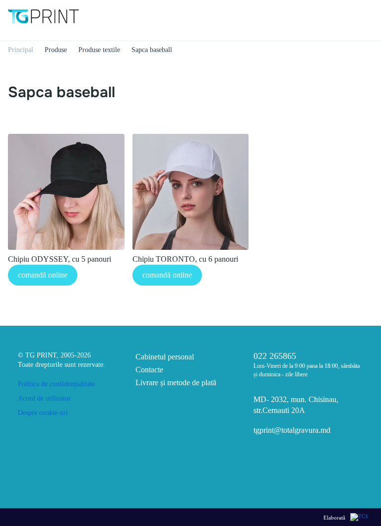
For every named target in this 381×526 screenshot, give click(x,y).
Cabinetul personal (164, 356)
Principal (20, 50)
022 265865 (275, 356)
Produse (56, 50)
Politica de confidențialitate (56, 384)
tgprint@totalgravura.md (292, 430)
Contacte (149, 369)
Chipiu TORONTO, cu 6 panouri (185, 259)
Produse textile (99, 50)
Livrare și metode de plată (175, 382)
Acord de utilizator (44, 398)
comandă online (42, 275)
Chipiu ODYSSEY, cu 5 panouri (59, 259)
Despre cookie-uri (43, 412)
